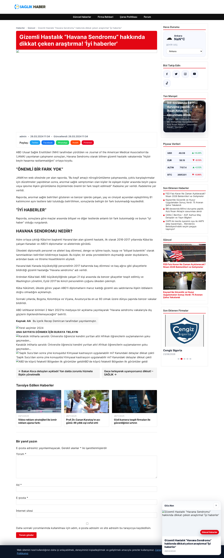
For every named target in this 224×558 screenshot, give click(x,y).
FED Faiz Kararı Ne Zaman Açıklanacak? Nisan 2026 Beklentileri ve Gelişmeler (185, 194)
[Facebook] (167, 74)
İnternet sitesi (24, 510)
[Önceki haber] (193, 106)
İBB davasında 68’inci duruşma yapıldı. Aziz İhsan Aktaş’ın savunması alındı (185, 210)
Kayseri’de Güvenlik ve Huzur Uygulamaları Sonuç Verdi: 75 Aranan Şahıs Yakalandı (184, 202)
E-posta (22, 497)
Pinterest (88, 142)
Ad (19, 484)
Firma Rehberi (105, 16)
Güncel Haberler (82, 16)
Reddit (75, 142)
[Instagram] (185, 74)
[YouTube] (194, 74)
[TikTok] (167, 83)
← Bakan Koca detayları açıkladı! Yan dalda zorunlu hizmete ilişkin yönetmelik (55, 373)
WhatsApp (62, 142)
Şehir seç (172, 45)
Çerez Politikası (128, 16)
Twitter (35, 142)
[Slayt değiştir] (179, 359)
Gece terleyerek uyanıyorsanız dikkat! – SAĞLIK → (128, 373)
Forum (147, 16)
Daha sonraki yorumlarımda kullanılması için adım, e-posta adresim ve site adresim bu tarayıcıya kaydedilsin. (83, 528)
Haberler (20, 28)
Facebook (48, 142)
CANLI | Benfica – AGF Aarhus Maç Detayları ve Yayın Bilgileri (183, 216)
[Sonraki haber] (200, 106)
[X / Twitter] (176, 74)
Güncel (31, 28)
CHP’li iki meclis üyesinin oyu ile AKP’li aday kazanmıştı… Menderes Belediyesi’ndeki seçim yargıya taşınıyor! (185, 225)
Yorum (21, 454)
